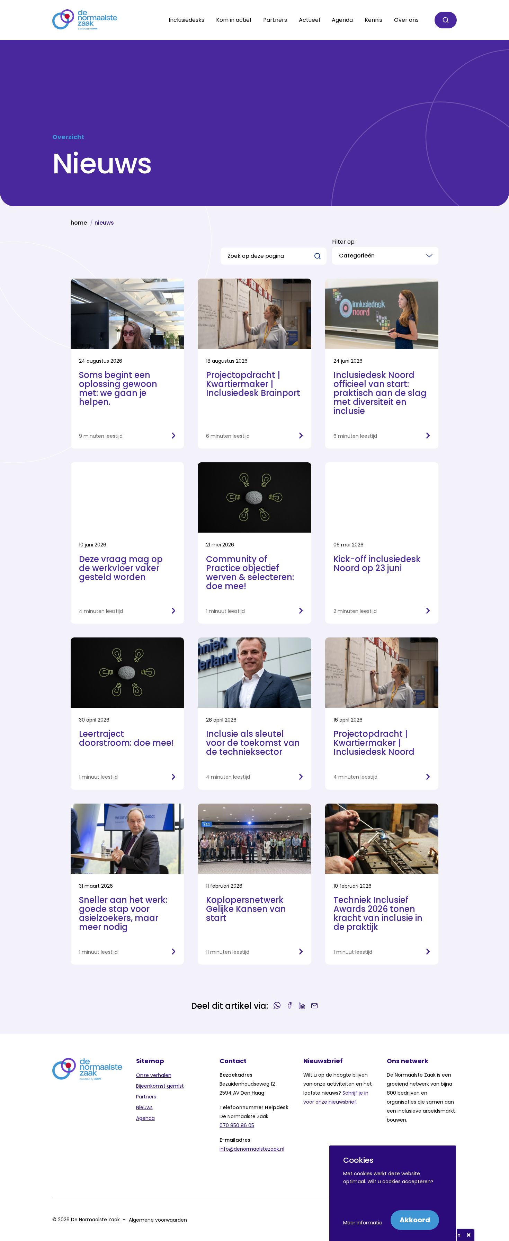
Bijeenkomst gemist (160, 1086)
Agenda (342, 20)
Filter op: (344, 242)
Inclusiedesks (186, 20)
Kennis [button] (373, 20)
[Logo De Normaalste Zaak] (84, 20)
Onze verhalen (153, 1075)
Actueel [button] (309, 20)
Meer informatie (362, 1222)
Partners (146, 1096)
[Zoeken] (446, 20)
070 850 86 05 (237, 1125)
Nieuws (144, 1107)
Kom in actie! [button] (233, 20)
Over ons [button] (406, 20)
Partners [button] (275, 20)
